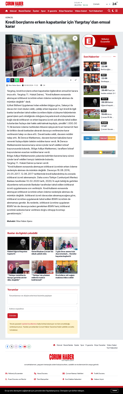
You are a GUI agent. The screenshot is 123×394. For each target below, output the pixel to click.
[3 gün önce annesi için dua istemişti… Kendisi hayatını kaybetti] (66, 243)
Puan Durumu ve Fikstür (17, 379)
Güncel (13, 11)
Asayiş (104, 123)
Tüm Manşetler (43, 379)
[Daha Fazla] (22, 80)
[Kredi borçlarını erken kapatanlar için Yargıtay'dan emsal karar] (42, 55)
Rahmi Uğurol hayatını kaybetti (107, 104)
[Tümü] (114, 57)
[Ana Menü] (116, 11)
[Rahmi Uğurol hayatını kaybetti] (18, 243)
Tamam (114, 390)
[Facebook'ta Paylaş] (8, 80)
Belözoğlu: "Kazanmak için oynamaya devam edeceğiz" (108, 68)
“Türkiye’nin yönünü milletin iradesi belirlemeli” (40, 277)
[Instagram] (16, 347)
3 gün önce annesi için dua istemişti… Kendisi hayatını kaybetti (65, 254)
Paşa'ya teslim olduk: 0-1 (108, 92)
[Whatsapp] (29, 347)
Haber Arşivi (99, 379)
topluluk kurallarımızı (29, 324)
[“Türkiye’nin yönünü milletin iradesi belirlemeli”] (42, 267)
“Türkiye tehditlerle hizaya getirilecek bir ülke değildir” (17, 277)
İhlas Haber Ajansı (15, 85)
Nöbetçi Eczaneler (15, 373)
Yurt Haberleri (96, 11)
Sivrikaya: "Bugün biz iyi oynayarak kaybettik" (107, 80)
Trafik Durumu (99, 373)
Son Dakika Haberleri (73, 379)
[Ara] (109, 11)
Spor (43, 11)
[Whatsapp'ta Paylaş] (17, 80)
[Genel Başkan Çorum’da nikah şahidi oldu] (42, 243)
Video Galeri (81, 11)
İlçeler (36, 11)
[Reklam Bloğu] (100, 42)
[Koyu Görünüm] (112, 11)
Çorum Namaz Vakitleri (74, 373)
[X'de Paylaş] (12, 80)
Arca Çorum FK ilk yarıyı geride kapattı (106, 116)
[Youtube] (25, 347)
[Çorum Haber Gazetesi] (14, 3)
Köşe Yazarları (66, 11)
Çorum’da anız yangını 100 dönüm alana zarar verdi (107, 128)
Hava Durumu (42, 373)
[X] (12, 347)
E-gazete (52, 11)
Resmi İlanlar (25, 11)
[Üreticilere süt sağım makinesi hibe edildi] (66, 267)
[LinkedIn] (20, 347)
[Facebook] (7, 347)
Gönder (12, 316)
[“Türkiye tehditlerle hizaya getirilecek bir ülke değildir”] (18, 267)
